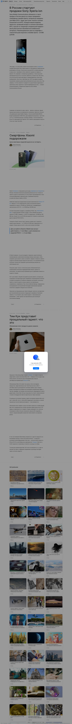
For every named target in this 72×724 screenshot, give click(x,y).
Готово (36, 368)
